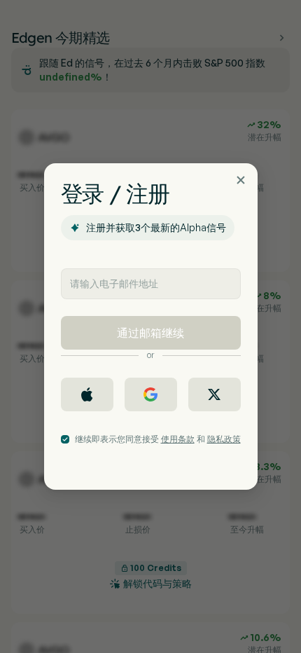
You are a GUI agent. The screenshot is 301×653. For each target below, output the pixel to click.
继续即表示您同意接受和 (158, 439)
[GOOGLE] (151, 394)
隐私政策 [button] (224, 439)
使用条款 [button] (178, 439)
